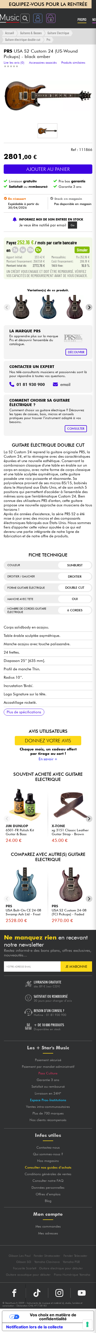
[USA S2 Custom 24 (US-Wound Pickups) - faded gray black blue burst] (48, 307)
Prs (48, 39)
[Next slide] (89, 307)
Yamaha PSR (71, 1262)
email (65, 384)
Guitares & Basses (31, 33)
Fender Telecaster (75, 1256)
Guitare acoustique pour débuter (28, 1274)
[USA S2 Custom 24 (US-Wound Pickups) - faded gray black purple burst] (75, 307)
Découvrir (76, 352)
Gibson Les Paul (20, 1256)
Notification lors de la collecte (34, 1326)
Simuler (82, 249)
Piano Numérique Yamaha (72, 1274)
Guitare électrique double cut (22, 39)
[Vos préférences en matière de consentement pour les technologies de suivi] (87, 1324)
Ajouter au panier (48, 169)
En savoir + (48, 759)
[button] (47, 130)
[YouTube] (82, 1293)
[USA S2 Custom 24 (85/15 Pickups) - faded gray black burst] (21, 307)
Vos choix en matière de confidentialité (53, 1316)
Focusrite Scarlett (24, 1268)
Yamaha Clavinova (47, 1262)
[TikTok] (37, 1293)
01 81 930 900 (56, 1015)
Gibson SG (23, 1262)
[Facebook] (14, 1293)
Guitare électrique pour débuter (61, 1268)
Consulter (75, 428)
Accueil (9, 33)
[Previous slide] (7, 307)
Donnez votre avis (48, 741)
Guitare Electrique (58, 33)
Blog (48, 1201)
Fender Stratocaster (47, 1256)
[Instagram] (59, 1293)
